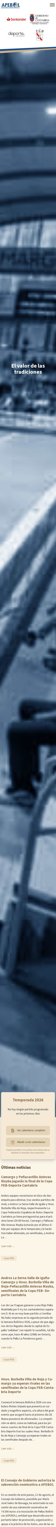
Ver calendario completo (31, 1130)
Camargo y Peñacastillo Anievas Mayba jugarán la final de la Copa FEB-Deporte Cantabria (26, 1181)
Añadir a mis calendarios (31, 1142)
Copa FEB (9, 1258)
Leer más (6, 1246)
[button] (52, 5)
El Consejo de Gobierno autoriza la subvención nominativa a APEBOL (28, 1482)
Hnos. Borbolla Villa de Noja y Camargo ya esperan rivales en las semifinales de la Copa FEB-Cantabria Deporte (27, 1385)
